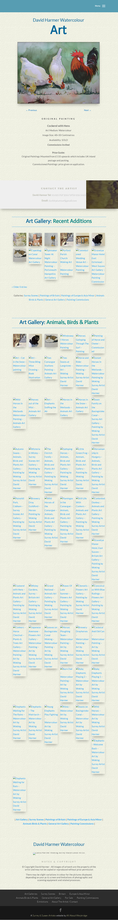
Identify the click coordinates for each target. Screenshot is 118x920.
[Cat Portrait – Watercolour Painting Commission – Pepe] (19, 255)
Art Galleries (31, 893)
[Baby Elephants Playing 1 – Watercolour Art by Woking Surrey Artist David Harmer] (98, 684)
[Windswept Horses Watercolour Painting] (66, 341)
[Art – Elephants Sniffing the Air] (51, 405)
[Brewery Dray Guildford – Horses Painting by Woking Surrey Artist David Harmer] (35, 514)
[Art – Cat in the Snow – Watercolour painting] (19, 364)
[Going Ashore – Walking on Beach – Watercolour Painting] (51, 239)
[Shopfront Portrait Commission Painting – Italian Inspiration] (82, 239)
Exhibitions (42, 901)
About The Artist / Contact (65, 901)
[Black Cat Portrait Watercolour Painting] (98, 239)
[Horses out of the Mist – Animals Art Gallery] (35, 407)
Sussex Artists (48, 915)
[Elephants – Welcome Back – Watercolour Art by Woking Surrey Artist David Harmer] (98, 756)
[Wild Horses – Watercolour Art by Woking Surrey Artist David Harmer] (98, 720)
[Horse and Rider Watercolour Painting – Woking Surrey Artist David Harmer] (82, 371)
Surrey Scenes (31, 295)
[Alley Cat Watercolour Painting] (66, 239)
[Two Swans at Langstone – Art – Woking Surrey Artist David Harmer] (66, 371)
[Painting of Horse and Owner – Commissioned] (98, 343)
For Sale (69, 897)
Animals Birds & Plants (35, 823)
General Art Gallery (55, 299)
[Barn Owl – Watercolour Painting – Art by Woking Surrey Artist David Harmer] (66, 684)
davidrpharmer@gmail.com (62, 200)
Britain (62, 893)
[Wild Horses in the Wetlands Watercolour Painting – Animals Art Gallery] (19, 413)
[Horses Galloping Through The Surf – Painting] (82, 343)
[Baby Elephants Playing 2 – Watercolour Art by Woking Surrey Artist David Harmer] (82, 684)
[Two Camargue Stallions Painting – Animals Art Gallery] (51, 367)
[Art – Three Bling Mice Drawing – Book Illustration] (35, 367)
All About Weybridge (77, 915)
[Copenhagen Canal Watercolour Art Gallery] (35, 256)
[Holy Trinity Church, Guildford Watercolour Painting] (35, 239)
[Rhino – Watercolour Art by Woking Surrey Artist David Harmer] (66, 718)
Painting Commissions (78, 299)
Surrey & (37, 915)
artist (28, 869)
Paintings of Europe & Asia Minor (77, 295)
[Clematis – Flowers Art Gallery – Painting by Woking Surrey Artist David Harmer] (82, 599)
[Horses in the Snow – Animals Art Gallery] (82, 405)
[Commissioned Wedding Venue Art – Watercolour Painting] (82, 260)
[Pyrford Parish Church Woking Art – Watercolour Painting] (66, 262)
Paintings (35, 156)
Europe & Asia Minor (79, 893)
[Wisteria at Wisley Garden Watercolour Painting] (19, 239)
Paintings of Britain (49, 295)
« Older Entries (19, 286)
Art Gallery (22, 819)
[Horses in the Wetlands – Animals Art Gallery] (66, 407)
